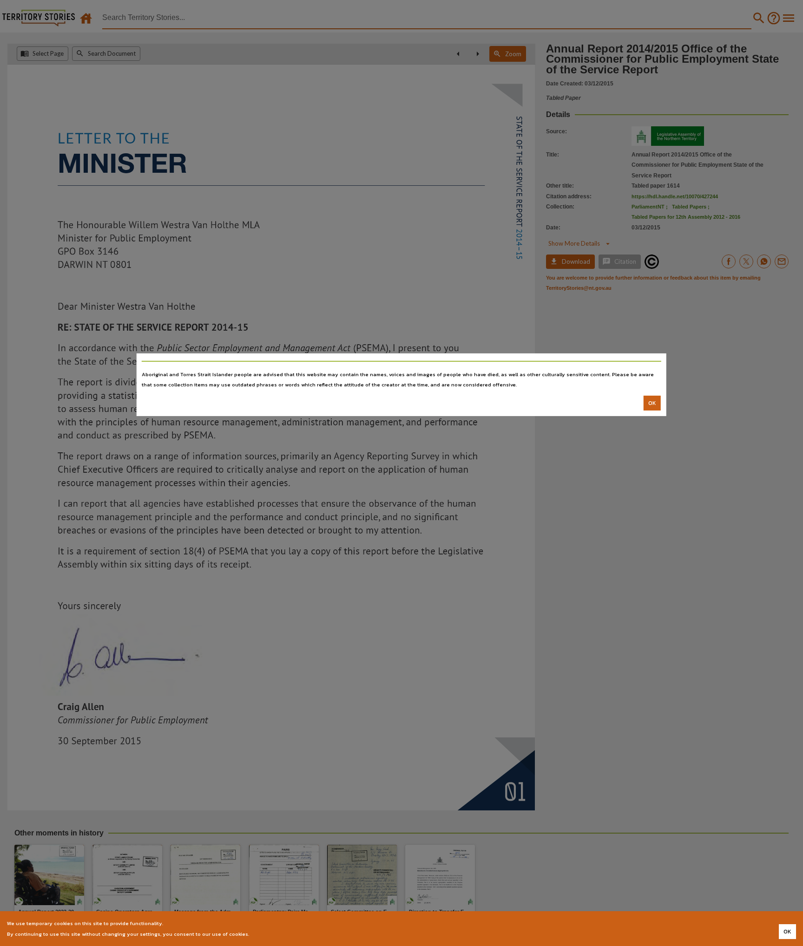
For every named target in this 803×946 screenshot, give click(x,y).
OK (652, 403)
